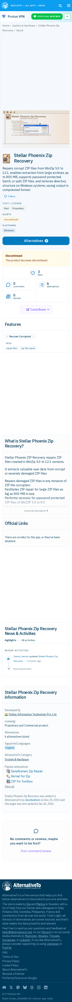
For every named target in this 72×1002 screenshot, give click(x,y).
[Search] (60, 6)
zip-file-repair (28, 348)
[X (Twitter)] (11, 987)
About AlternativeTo (14, 969)
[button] (9, 196)
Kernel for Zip (20, 776)
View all (9, 786)
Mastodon (31, 936)
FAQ (4, 952)
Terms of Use (10, 956)
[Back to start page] (5, 5)
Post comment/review (36, 851)
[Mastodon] (18, 987)
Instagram (8, 940)
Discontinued (14, 256)
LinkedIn (25, 940)
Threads (54, 936)
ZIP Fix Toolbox (22, 781)
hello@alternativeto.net (17, 932)
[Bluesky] (25, 987)
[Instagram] (39, 987)
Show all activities (22, 668)
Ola (28, 904)
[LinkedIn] (46, 987)
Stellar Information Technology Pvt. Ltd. (33, 714)
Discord (46, 932)
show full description (36, 510)
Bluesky (43, 936)
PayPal (6, 947)
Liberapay (53, 944)
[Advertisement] (36, 72)
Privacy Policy (10, 961)
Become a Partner (13, 974)
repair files (11, 348)
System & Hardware (17, 759)
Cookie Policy (10, 965)
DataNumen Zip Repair (27, 771)
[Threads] (32, 987)
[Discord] (4, 987)
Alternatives (33, 241)
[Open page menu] (68, 5)
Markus (40, 904)
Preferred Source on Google (19, 978)
